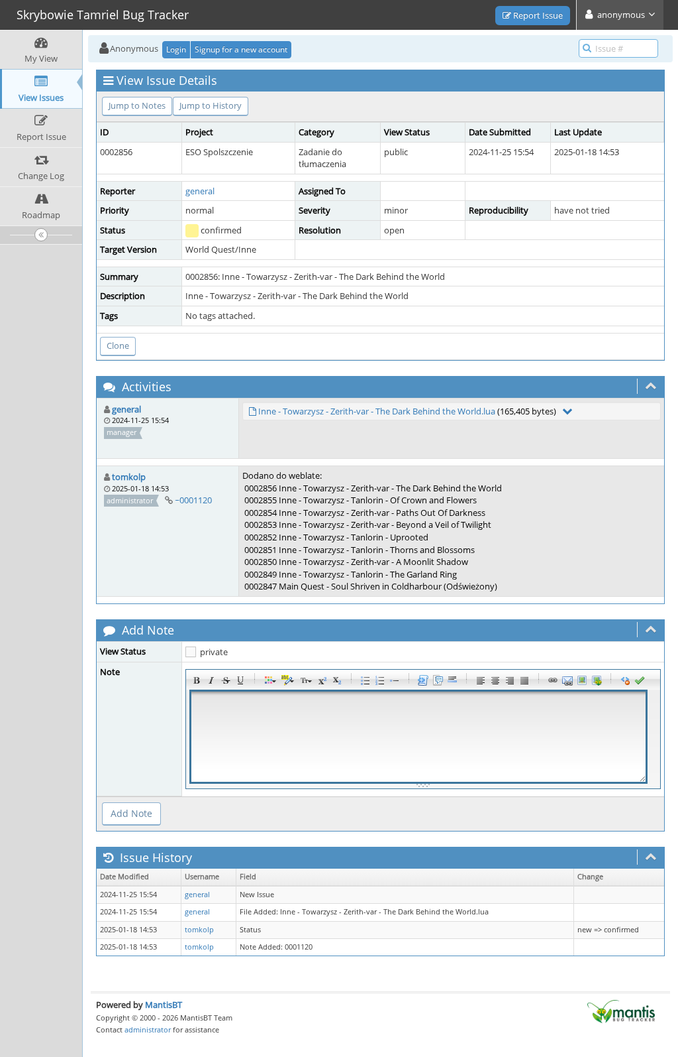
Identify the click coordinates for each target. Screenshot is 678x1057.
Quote (437, 680)
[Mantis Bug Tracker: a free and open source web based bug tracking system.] (621, 1011)
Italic (211, 680)
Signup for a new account (241, 49)
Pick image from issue (596, 680)
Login (176, 49)
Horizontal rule (452, 680)
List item (394, 680)
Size (304, 680)
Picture (582, 680)
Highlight (286, 680)
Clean (625, 680)
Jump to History (210, 105)
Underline (240, 680)
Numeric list (380, 680)
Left (480, 680)
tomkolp (129, 477)
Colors (269, 680)
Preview (639, 680)
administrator (147, 1029)
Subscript (337, 680)
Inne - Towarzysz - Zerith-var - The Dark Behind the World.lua (376, 411)
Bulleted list (365, 680)
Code (423, 680)
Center (495, 680)
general (200, 191)
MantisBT (163, 1005)
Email (567, 680)
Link (553, 680)
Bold (196, 680)
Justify (524, 680)
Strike (225, 680)
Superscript (322, 680)
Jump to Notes (137, 105)
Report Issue (537, 15)
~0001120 (193, 500)
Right (510, 680)
